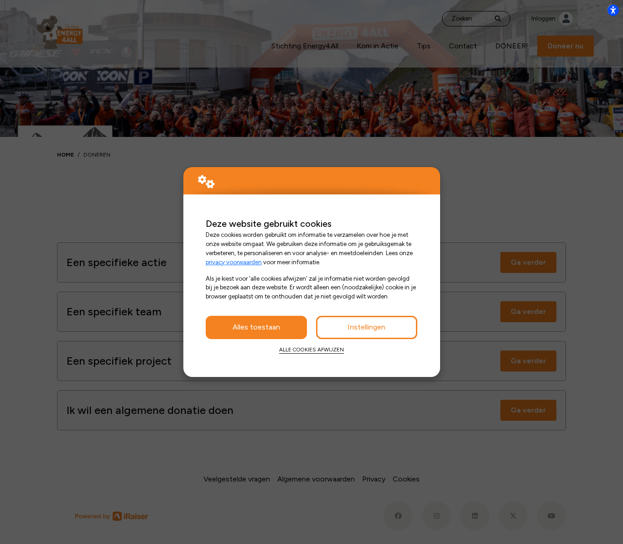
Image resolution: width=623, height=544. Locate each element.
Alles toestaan (256, 327)
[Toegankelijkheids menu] (612, 10)
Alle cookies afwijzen (311, 349)
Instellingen (366, 327)
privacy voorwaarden (234, 262)
